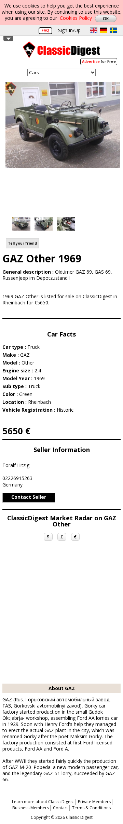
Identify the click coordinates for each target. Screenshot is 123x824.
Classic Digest (61, 52)
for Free (99, 61)
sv (113, 30)
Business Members (30, 808)
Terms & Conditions (91, 808)
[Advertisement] (61, 618)
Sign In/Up (69, 30)
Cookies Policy (76, 18)
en (93, 30)
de (103, 30)
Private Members (94, 802)
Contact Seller (28, 497)
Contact (60, 808)
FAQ (45, 30)
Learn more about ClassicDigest (43, 802)
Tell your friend (22, 243)
